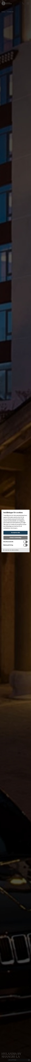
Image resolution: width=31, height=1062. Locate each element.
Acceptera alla (15, 532)
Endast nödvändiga (15, 537)
